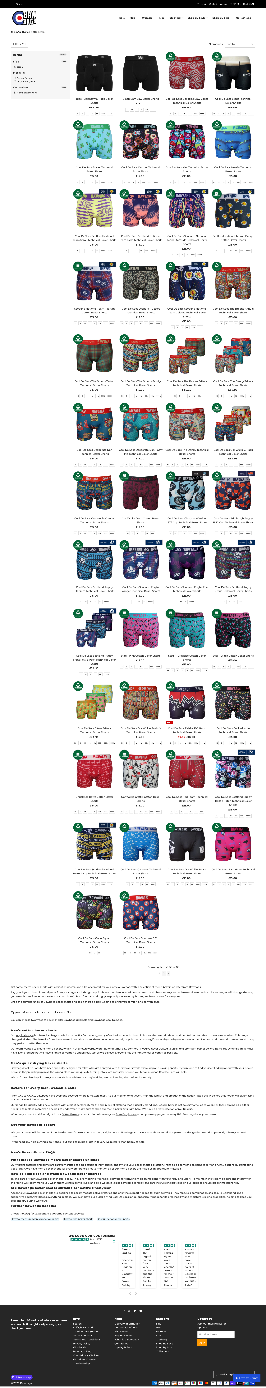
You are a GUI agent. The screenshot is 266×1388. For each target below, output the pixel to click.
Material (19, 73)
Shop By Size (221, 18)
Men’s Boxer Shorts (26, 93)
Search (77, 1323)
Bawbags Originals (75, 1019)
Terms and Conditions (86, 1339)
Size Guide (121, 1331)
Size (16, 61)
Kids (162, 18)
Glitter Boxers (70, 1114)
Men (133, 18)
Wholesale (79, 1347)
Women (147, 18)
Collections (244, 18)
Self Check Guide (83, 1327)
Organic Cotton (24, 78)
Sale (122, 18)
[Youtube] (141, 1311)
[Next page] (168, 973)
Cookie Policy (81, 1363)
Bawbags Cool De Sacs (107, 1019)
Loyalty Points (123, 1347)
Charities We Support (86, 1331)
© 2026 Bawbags (21, 1383)
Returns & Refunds (126, 1327)
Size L (19, 67)
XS (214, 113)
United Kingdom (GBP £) (224, 4)
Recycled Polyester (26, 81)
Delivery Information (127, 1323)
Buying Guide (123, 1335)
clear (64, 61)
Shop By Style (197, 18)
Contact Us (121, 1343)
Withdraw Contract (85, 1359)
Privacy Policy (81, 1343)
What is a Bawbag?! (127, 1339)
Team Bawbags (83, 1335)
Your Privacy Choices (86, 1355)
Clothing (175, 18)
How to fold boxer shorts (78, 1219)
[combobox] (71, 4)
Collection (20, 87)
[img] (80, 1239)
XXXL (103, 113)
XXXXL (110, 113)
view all (63, 55)
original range (25, 1035)
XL (92, 113)
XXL (97, 113)
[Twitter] (135, 1311)
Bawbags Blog (82, 1351)
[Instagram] (129, 1311)
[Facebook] (124, 1311)
